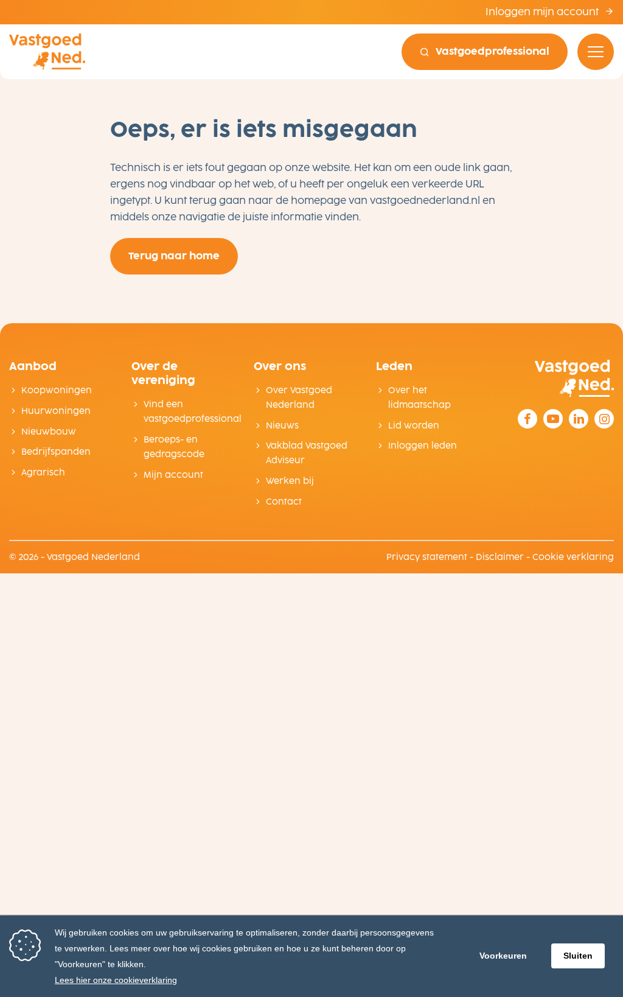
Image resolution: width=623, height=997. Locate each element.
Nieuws (282, 426)
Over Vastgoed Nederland (299, 397)
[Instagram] (604, 419)
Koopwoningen (56, 390)
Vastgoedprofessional (492, 51)
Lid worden (413, 426)
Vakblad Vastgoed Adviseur (306, 453)
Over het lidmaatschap (419, 397)
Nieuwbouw (48, 432)
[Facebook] (527, 419)
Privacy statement (426, 557)
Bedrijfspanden (56, 452)
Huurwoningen (56, 411)
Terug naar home (174, 256)
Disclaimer (500, 557)
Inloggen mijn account (543, 12)
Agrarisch (43, 472)
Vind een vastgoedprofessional (189, 411)
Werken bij (290, 481)
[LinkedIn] (578, 419)
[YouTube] (553, 419)
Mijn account (173, 475)
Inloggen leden (422, 446)
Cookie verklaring (573, 557)
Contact (284, 502)
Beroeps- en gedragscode (174, 447)
